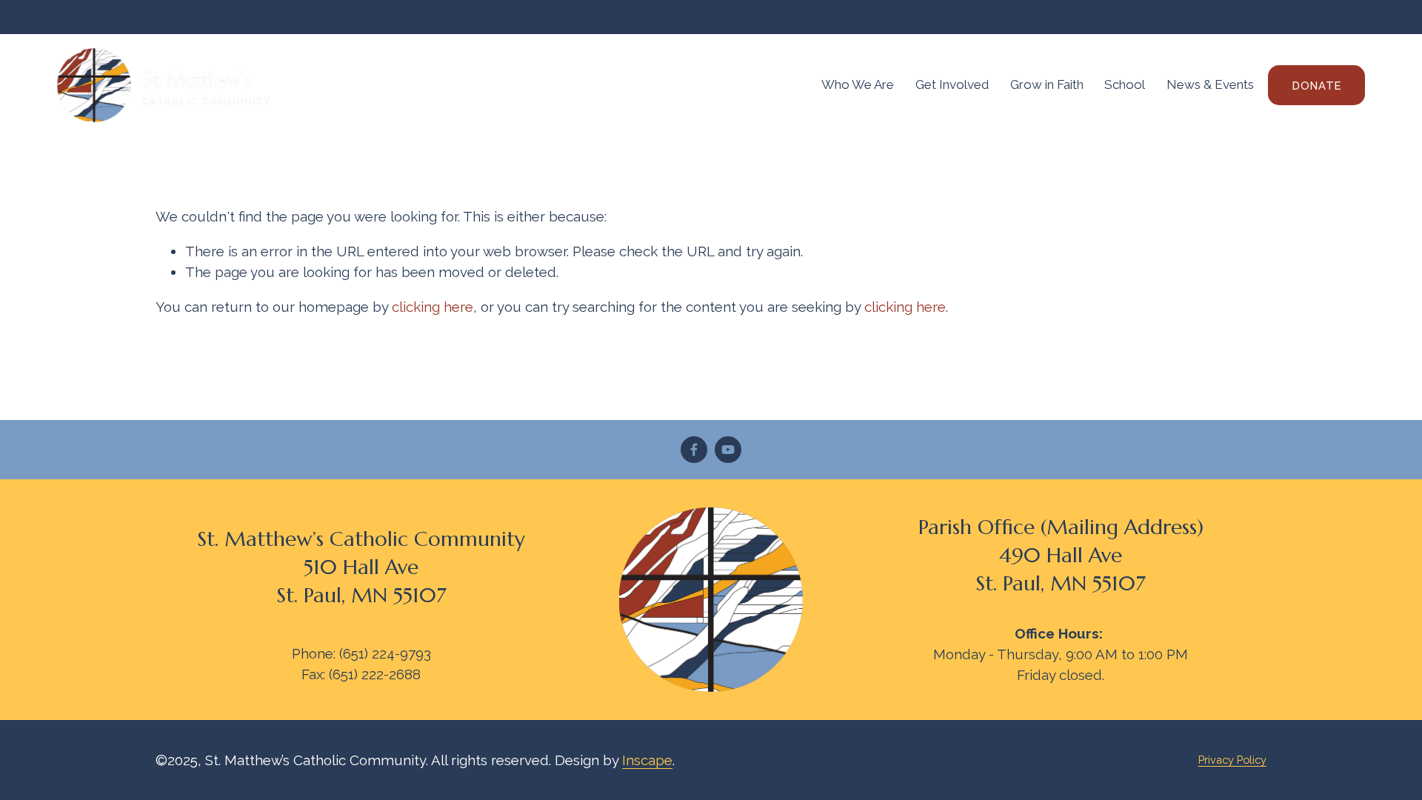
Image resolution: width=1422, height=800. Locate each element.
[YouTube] (728, 449)
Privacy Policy (1232, 759)
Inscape (647, 760)
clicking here (432, 307)
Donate (1316, 85)
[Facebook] (694, 449)
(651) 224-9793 (1214, 16)
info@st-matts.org (1097, 16)
